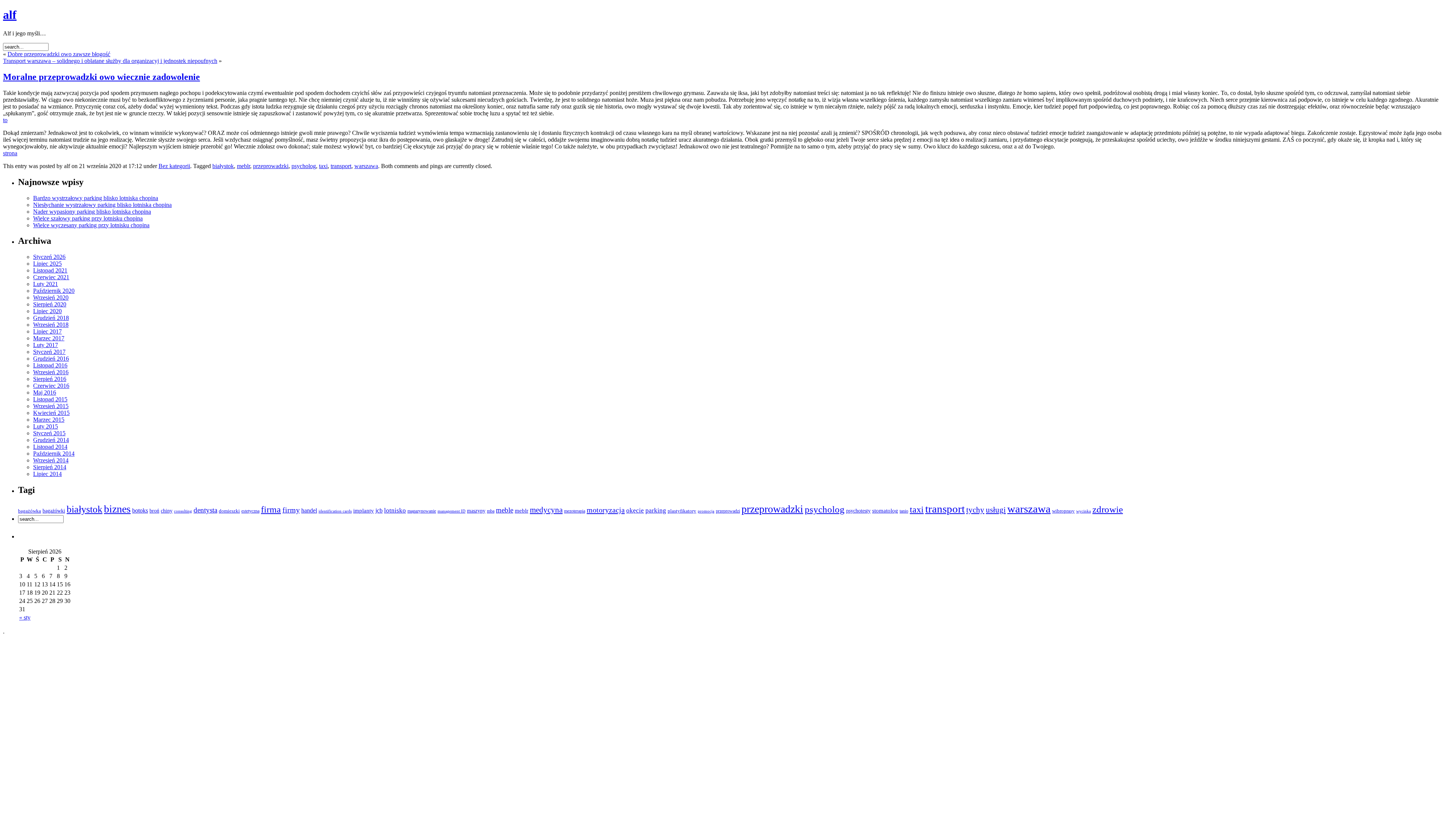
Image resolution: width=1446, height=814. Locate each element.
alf (10, 14)
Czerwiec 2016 (51, 386)
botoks (140, 510)
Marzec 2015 (48, 419)
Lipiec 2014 (47, 474)
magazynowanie (421, 511)
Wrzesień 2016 (51, 372)
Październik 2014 (54, 453)
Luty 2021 (45, 284)
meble (504, 510)
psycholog (303, 166)
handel (309, 510)
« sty (25, 617)
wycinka (1083, 511)
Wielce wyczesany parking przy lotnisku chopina (91, 225)
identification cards (335, 511)
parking (655, 510)
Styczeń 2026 (49, 257)
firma (271, 509)
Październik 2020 (54, 291)
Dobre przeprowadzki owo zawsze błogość (59, 54)
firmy (291, 510)
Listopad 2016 (50, 365)
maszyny (476, 511)
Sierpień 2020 (49, 304)
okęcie (635, 510)
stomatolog (885, 511)
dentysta (205, 510)
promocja (706, 511)
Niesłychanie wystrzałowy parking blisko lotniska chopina (102, 205)
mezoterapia (574, 511)
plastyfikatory (682, 511)
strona (10, 153)
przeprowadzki (270, 166)
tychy (975, 509)
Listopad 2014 (50, 447)
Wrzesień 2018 (51, 324)
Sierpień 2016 (49, 379)
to (5, 120)
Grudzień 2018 (51, 318)
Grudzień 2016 (51, 358)
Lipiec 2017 (47, 331)
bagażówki (54, 511)
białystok (223, 166)
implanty (363, 510)
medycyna (546, 510)
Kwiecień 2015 (51, 413)
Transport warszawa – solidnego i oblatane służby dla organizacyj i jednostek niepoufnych (110, 61)
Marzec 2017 (48, 338)
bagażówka (29, 511)
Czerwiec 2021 (51, 277)
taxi (323, 166)
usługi (996, 510)
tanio (904, 511)
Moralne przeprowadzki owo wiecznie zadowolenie (101, 77)
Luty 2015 (45, 426)
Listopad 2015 (50, 399)
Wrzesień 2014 (51, 460)
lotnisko (395, 510)
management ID (451, 511)
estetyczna (250, 511)
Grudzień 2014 (51, 440)
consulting (183, 511)
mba (490, 511)
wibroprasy (1063, 511)
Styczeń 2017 (49, 352)
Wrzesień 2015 (51, 406)
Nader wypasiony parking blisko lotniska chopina (92, 211)
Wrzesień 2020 (51, 297)
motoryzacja (606, 510)
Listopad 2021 (50, 270)
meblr (243, 166)
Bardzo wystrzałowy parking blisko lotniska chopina (95, 198)
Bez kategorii (174, 166)
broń (154, 511)
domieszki (229, 511)
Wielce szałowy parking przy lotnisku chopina (88, 218)
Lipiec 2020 (47, 311)
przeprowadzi (728, 511)
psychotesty (858, 511)
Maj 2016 (44, 392)
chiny (166, 511)
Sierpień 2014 (49, 467)
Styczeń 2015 (49, 433)
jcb (379, 510)
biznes (117, 509)
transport (341, 166)
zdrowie (1107, 509)
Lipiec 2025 (47, 263)
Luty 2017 (45, 345)
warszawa (366, 166)
